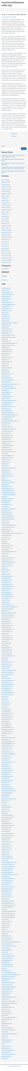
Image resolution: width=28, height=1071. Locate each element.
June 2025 (4, 198)
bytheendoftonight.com (7, 576)
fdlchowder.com (5, 899)
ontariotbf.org (5, 339)
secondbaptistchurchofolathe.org (10, 1033)
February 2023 (5, 253)
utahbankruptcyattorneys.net (9, 451)
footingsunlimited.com (7, 890)
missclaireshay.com (6, 288)
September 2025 (6, 193)
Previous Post (14, 133)
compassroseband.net (7, 807)
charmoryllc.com (6, 600)
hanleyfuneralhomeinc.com (8, 490)
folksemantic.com (6, 461)
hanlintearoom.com (6, 1011)
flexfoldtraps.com (6, 876)
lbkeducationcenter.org (7, 545)
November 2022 (5, 260)
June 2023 (4, 244)
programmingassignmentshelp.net (10, 322)
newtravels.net (5, 327)
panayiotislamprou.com (7, 378)
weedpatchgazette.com (7, 476)
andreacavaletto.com (7, 559)
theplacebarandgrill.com (7, 780)
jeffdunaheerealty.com (7, 870)
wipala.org (4, 568)
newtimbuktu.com (6, 316)
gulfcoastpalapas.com (7, 823)
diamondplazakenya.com (8, 978)
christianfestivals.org (7, 715)
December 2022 (5, 258)
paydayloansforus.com (7, 329)
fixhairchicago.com (6, 794)
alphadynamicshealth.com (8, 1007)
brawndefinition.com (6, 627)
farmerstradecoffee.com (7, 835)
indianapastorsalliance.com (8, 788)
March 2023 (4, 251)
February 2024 (5, 225)
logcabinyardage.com (7, 837)
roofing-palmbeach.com (7, 435)
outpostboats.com (6, 574)
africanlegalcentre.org (7, 649)
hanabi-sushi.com (6, 925)
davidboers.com (5, 839)
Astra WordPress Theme (15, 1066)
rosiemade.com (5, 484)
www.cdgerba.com (6, 970)
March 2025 (4, 200)
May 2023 (4, 246)
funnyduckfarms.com (7, 1013)
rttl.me (3, 1044)
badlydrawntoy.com (6, 845)
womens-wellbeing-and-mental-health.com (12, 533)
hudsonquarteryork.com (7, 966)
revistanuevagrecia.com (7, 662)
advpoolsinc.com (6, 784)
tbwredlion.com (5, 980)
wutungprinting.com (6, 725)
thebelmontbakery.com (7, 331)
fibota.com (4, 968)
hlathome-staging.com (7, 514)
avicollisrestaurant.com (7, 776)
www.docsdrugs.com (7, 894)
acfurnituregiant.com (7, 308)
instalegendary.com (6, 341)
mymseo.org (5, 1035)
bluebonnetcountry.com (7, 357)
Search (3, 146)
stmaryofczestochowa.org (8, 680)
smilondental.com (6, 502)
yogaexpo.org (5, 555)
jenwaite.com (5, 1015)
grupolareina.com (6, 398)
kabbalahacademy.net (7, 500)
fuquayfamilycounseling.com (8, 1029)
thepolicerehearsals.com (7, 608)
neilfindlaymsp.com (6, 774)
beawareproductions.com (8, 672)
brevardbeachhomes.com (8, 427)
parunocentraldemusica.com (8, 972)
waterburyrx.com (6, 782)
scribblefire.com (5, 553)
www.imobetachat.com (7, 841)
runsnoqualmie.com (6, 892)
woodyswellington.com (7, 960)
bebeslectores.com (6, 408)
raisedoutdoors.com (6, 447)
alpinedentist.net (6, 371)
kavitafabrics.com (6, 756)
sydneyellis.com (5, 521)
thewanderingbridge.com (8, 684)
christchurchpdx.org (6, 635)
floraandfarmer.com (6, 423)
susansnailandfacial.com (7, 858)
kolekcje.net (4, 541)
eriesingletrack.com (6, 480)
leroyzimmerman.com (7, 1019)
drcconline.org (5, 778)
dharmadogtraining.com (7, 1040)
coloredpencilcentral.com (8, 441)
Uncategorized (5, 17)
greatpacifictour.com (7, 766)
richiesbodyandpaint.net (7, 294)
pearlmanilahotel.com (7, 361)
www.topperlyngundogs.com (8, 866)
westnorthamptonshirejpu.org (9, 388)
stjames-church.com (6, 664)
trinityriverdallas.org (6, 547)
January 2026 (5, 184)
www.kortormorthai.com (7, 880)
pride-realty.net (5, 1005)
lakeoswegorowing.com (7, 1027)
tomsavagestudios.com (7, 531)
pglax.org (4, 735)
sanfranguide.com (6, 598)
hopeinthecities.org (6, 578)
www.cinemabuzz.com (7, 931)
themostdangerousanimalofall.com (10, 606)
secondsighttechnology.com (8, 508)
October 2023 (5, 235)
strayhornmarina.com (7, 623)
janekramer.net (5, 696)
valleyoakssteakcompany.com (9, 790)
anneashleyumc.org (6, 884)
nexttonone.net (5, 852)
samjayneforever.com (7, 991)
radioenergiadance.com (7, 373)
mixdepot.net (5, 933)
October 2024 (5, 207)
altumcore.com (5, 809)
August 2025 (5, 195)
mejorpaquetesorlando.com (8, 492)
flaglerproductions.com (7, 625)
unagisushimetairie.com (7, 349)
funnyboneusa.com (6, 749)
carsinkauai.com (5, 999)
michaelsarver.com (6, 510)
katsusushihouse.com (7, 651)
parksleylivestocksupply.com (8, 561)
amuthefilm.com (5, 641)
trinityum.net (5, 952)
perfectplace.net (6, 549)
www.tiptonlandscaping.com (8, 915)
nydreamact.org (5, 347)
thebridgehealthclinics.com (8, 825)
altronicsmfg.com (6, 318)
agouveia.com (5, 1031)
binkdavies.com (5, 633)
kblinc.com (4, 478)
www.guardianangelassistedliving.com (11, 974)
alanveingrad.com (6, 721)
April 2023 (4, 248)
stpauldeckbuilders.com (7, 888)
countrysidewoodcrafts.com (8, 335)
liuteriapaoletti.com (6, 739)
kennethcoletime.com (7, 688)
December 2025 (5, 186)
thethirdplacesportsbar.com (8, 956)
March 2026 (4, 179)
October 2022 (5, 262)
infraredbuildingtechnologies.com (9, 414)
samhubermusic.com (7, 1056)
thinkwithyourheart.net (7, 449)
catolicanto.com (5, 543)
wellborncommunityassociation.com (10, 384)
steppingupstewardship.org (8, 917)
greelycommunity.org (7, 653)
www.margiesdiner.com (7, 896)
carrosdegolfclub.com (7, 418)
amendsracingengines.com (8, 878)
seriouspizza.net (5, 805)
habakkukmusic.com (6, 850)
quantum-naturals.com (7, 984)
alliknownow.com (6, 611)
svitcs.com (4, 803)
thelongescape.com (6, 709)
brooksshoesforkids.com (7, 815)
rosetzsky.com (5, 658)
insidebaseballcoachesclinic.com (9, 997)
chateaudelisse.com (6, 382)
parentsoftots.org (6, 831)
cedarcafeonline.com (7, 306)
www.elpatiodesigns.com (8, 964)
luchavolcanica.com (6, 758)
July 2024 (4, 214)
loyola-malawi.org (6, 570)
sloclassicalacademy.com (8, 617)
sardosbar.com (5, 463)
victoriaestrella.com (6, 768)
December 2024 (5, 205)
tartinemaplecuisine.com (7, 694)
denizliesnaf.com (6, 796)
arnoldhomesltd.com (6, 439)
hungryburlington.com (7, 690)
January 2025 (5, 202)
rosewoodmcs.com (6, 935)
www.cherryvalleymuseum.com (9, 400)
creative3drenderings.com (8, 833)
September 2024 (6, 209)
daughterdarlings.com (7, 298)
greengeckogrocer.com (7, 512)
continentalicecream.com (8, 629)
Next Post (14, 136)
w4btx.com (4, 496)
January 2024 (5, 228)
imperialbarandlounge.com (8, 445)
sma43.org (4, 909)
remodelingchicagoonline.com (9, 911)
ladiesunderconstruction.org (8, 406)
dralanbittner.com (6, 472)
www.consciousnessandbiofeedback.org (11, 941)
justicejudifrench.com (7, 682)
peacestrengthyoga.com (7, 872)
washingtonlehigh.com (7, 921)
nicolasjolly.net (5, 645)
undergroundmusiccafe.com (8, 1054)
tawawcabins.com (6, 459)
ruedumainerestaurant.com (8, 655)
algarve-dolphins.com (7, 719)
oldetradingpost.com (6, 404)
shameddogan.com (6, 829)
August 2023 (5, 239)
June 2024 (4, 216)
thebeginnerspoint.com (7, 594)
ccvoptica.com (5, 919)
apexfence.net (5, 1058)
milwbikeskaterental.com (7, 729)
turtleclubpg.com (6, 764)
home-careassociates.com (8, 557)
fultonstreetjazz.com (6, 392)
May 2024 (4, 218)
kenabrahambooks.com (7, 637)
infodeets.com (5, 300)
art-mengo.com (5, 700)
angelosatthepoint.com (7, 786)
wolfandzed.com (5, 927)
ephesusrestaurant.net (7, 958)
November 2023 (5, 232)
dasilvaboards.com (6, 619)
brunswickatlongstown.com (8, 692)
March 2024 (4, 223)
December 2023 (5, 230)
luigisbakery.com (6, 923)
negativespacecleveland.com (9, 737)
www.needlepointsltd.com (8, 901)
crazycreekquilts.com (7, 631)
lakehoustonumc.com (7, 847)
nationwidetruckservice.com (8, 762)
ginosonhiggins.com (6, 723)
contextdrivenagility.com (7, 674)
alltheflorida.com (6, 995)
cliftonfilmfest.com (6, 443)
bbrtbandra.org (5, 355)
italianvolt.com (5, 465)
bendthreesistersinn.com (7, 745)
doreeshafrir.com (6, 668)
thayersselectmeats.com (8, 817)
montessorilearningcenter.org (9, 986)
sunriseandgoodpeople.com (8, 741)
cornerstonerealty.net (7, 939)
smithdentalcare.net (6, 1052)
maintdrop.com (5, 363)
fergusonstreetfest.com (7, 988)
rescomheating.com (6, 1046)
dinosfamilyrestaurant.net (8, 412)
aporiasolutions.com (6, 819)
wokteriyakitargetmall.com (8, 517)
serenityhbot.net (5, 854)
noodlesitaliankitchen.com (8, 345)
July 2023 (4, 241)
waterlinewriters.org (6, 827)
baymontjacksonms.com (7, 731)
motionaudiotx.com (6, 1042)
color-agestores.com (6, 566)
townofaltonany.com (6, 733)
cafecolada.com (5, 590)
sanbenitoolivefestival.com (8, 586)
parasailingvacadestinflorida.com (9, 1003)
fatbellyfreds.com (6, 962)
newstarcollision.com (7, 504)
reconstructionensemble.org (12, 4)
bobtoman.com (5, 365)
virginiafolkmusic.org (6, 535)
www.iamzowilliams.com (7, 944)
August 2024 (5, 212)
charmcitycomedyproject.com (9, 670)
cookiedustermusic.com (7, 751)
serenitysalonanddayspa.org (8, 304)
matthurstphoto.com (6, 993)
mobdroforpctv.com (6, 582)
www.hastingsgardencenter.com (9, 946)
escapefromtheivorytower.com (9, 429)
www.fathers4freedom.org (8, 864)
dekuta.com (4, 929)
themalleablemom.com (7, 686)
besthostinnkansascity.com (8, 1050)
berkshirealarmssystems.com (9, 468)
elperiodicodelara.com (7, 292)
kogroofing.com (5, 369)
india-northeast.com (6, 433)
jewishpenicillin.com (6, 529)
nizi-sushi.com (5, 698)
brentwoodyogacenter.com (8, 913)
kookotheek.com (5, 376)
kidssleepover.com (6, 324)
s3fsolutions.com (6, 425)
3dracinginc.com (6, 602)
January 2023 (5, 255)
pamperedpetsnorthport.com (8, 482)
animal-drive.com (6, 811)
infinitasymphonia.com (7, 647)
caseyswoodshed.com (7, 792)
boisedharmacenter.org (7, 563)
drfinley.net (4, 1021)
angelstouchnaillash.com (7, 498)
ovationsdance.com (6, 537)
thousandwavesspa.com (7, 770)
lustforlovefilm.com (6, 643)
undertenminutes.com (7, 310)
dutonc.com (4, 707)
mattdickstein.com (6, 843)
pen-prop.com (5, 860)
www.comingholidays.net (8, 596)
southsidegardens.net (7, 950)
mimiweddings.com (6, 1048)
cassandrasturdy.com (7, 584)
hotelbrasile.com (5, 390)
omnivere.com (5, 312)
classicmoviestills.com (7, 588)
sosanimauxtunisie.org (7, 367)
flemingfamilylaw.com (7, 1023)
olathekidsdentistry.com (7, 488)
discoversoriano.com (7, 592)
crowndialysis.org (6, 523)
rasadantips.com (6, 314)
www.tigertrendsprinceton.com (9, 862)
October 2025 (5, 191)
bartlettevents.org (6, 394)
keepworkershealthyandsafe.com (10, 343)
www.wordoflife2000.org (8, 455)
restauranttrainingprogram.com (9, 525)
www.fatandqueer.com (7, 882)
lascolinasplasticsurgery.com (8, 905)
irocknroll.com (5, 453)
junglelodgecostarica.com (8, 713)
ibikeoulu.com (5, 676)
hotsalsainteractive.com (7, 302)
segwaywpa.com (6, 821)
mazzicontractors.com (7, 954)
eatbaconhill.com (6, 320)
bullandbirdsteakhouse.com (8, 903)
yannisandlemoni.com (7, 474)
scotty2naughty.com (7, 666)
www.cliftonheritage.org (7, 907)
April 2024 (4, 221)
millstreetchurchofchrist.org (8, 1001)
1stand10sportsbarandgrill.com (9, 494)
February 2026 (5, 182)
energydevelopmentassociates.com (10, 421)
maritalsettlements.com (7, 727)
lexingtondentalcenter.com (8, 519)
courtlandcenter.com (7, 772)
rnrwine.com (5, 1025)
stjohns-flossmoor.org (7, 747)
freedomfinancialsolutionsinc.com (10, 874)
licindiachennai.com (6, 296)
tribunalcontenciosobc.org (8, 615)
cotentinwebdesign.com (7, 402)
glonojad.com (5, 660)
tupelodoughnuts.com (7, 486)
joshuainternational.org (7, 856)
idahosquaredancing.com (8, 457)
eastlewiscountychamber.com (9, 613)
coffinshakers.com (6, 678)
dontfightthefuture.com (7, 437)
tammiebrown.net (6, 704)
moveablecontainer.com (7, 396)
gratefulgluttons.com (7, 580)
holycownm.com (5, 760)
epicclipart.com (5, 359)
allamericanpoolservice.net (8, 527)
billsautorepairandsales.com (8, 982)
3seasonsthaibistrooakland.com (9, 551)
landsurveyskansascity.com (8, 886)
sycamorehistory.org (6, 937)
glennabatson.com (6, 621)
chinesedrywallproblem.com (8, 743)
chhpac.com (5, 1037)
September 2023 (6, 237)
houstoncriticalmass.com (8, 604)
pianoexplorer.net (6, 948)
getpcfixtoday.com (6, 353)
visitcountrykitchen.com (7, 717)
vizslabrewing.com (6, 470)
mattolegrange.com (6, 711)
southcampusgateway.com (8, 380)
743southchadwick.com (7, 431)
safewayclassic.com (6, 333)
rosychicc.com (5, 572)
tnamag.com (5, 813)
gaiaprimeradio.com (6, 702)
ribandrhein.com (5, 539)
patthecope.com (5, 801)
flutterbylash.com (6, 1009)
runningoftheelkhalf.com (7, 868)
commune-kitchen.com (7, 639)
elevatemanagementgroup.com (9, 1017)
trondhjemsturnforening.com (8, 976)
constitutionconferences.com (9, 798)
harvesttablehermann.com (8, 416)
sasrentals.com (5, 506)
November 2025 (5, 189)
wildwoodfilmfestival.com (8, 386)
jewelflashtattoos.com (7, 351)
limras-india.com (5, 290)
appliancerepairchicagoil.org (8, 337)
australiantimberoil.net (7, 410)
